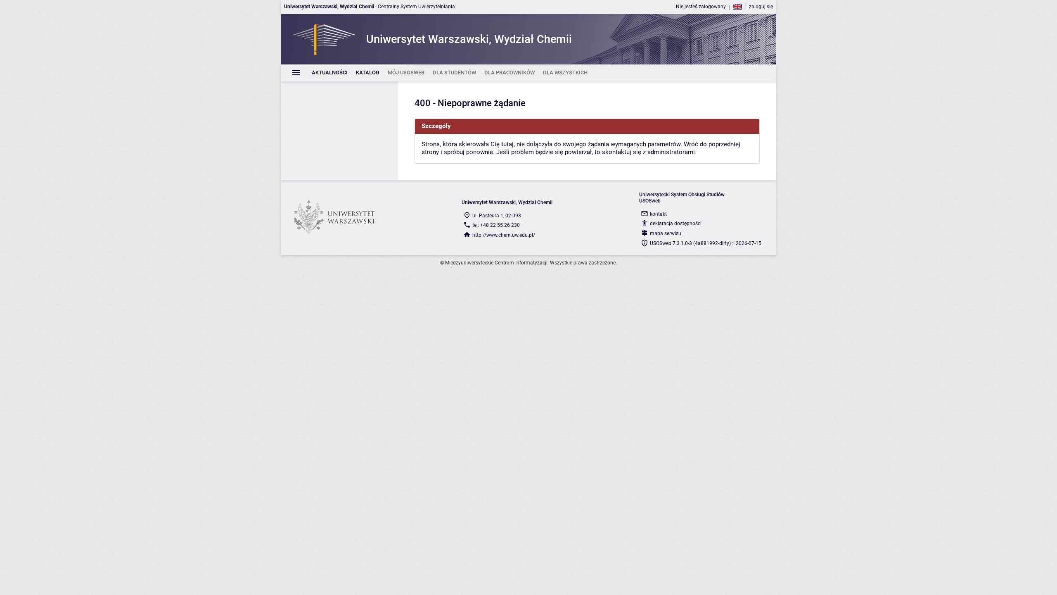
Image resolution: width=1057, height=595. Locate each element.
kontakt (658, 214)
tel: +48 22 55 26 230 (496, 225)
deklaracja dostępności (676, 223)
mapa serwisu (665, 233)
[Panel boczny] (339, 130)
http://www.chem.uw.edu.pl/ (503, 235)
